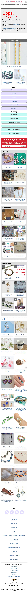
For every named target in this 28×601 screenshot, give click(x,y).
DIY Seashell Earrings (7, 334)
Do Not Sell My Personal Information (14, 536)
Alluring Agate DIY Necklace (8, 222)
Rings (14, 97)
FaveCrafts (14, 566)
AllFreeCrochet (14, 568)
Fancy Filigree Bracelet (20, 182)
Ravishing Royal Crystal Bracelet (20, 311)
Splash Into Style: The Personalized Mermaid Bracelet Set (21, 409)
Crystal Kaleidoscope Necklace (8, 239)
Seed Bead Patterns (14, 129)
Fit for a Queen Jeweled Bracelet (8, 278)
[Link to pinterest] (17, 512)
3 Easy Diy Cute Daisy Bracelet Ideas (20, 428)
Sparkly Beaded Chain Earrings (14, 66)
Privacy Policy (12, 143)
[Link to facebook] (7, 512)
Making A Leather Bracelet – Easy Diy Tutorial (7, 501)
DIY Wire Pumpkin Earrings (7, 352)
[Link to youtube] (22, 512)
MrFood (14, 574)
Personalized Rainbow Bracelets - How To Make (20, 447)
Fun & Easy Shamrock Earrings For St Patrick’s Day (7, 428)
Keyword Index (14, 540)
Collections (14, 109)
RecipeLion (14, 572)
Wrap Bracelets (14, 118)
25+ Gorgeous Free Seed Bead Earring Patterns (7, 409)
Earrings (14, 94)
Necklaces (14, 101)
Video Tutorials (14, 105)
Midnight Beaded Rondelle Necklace (20, 295)
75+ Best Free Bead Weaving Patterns (20, 239)
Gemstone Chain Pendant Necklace (8, 183)
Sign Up (23, 146)
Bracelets (14, 90)
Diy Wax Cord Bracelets (21, 482)
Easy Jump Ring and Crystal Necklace (19, 256)
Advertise (14, 524)
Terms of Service (14, 556)
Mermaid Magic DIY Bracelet (7, 83)
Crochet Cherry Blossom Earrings (7, 371)
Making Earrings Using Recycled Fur (7, 483)
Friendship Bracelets (14, 122)
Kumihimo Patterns (14, 126)
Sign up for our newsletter (9, 28)
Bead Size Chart (19, 277)
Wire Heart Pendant (20, 334)
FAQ (14, 532)
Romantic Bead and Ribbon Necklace (20, 222)
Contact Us (14, 528)
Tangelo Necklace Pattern (20, 465)
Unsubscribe (14, 560)
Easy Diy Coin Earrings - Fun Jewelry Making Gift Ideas (20, 371)
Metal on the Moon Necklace (8, 200)
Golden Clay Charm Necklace (8, 295)
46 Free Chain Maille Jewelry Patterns (8, 256)
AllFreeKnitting (14, 570)
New (2, 319)
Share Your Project (14, 548)
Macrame (14, 114)
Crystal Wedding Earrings (20, 500)
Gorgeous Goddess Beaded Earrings (20, 83)
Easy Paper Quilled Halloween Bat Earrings (21, 352)
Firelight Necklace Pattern (7, 465)
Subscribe (14, 552)
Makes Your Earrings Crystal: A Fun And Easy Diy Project (21, 390)
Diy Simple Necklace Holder (7, 447)
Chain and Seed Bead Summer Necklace (20, 200)
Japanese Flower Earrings (20, 167)
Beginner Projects (14, 133)
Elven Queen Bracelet (8, 310)
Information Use (18, 143)
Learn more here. (14, 587)
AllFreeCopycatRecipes (14, 576)
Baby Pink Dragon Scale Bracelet (8, 167)
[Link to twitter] (12, 512)
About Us (14, 520)
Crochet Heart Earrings (7, 389)
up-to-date (16, 24)
